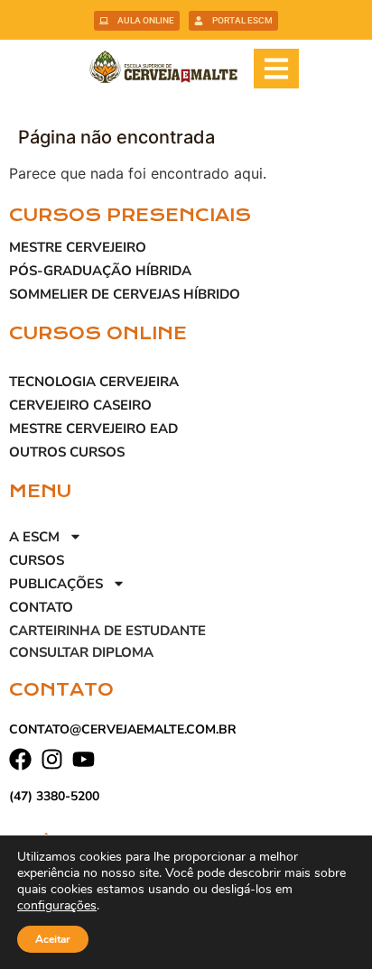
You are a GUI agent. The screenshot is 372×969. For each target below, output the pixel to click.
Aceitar (52, 939)
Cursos (36, 560)
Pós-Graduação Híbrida (100, 271)
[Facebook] (20, 759)
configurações (57, 906)
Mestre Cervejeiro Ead (93, 429)
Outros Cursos (67, 452)
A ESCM (34, 537)
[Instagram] (52, 759)
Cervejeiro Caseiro (80, 405)
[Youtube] (83, 759)
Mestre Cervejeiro (77, 247)
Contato (41, 607)
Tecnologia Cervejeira (94, 382)
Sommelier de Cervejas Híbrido (124, 294)
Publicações (56, 584)
